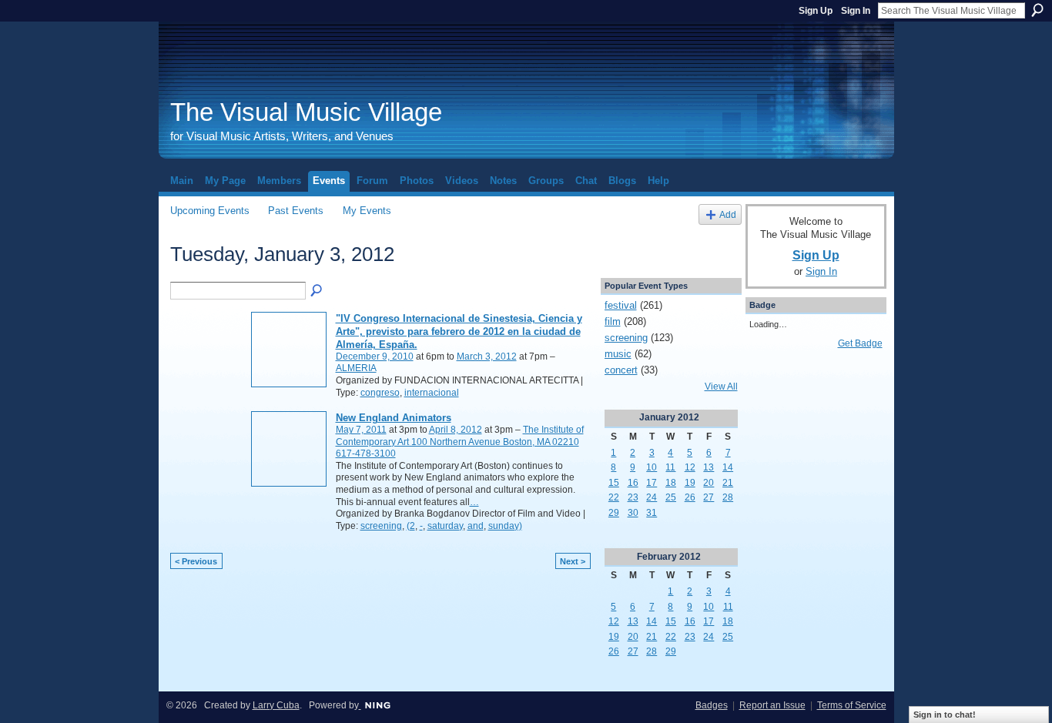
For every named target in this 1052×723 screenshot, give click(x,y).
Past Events (295, 210)
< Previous (196, 561)
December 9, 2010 (375, 356)
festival (621, 305)
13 (708, 467)
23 (633, 497)
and (475, 525)
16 (633, 482)
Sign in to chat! (944, 714)
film (613, 321)
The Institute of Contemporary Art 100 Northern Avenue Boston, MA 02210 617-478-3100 (460, 441)
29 (613, 512)
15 (613, 482)
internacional (431, 392)
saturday (445, 525)
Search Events (317, 291)
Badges (711, 705)
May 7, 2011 (361, 429)
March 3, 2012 (487, 356)
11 (670, 467)
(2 (411, 525)
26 (690, 497)
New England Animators (393, 417)
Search (1037, 10)
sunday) (505, 525)
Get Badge (860, 343)
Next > (572, 561)
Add (727, 214)
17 (651, 482)
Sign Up (816, 10)
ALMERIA (356, 368)
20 (708, 482)
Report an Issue (772, 705)
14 (727, 467)
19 (690, 482)
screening (381, 525)
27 (708, 497)
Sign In (855, 10)
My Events (367, 210)
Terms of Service (851, 705)
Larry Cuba (276, 705)
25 (670, 497)
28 (727, 497)
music (618, 354)
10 (651, 467)
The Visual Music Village (306, 112)
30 (633, 512)
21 (727, 482)
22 (613, 497)
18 (670, 482)
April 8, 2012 (455, 429)
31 (651, 512)
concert (621, 370)
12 (690, 467)
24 (651, 497)
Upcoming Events (210, 210)
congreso (380, 392)
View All (721, 386)
